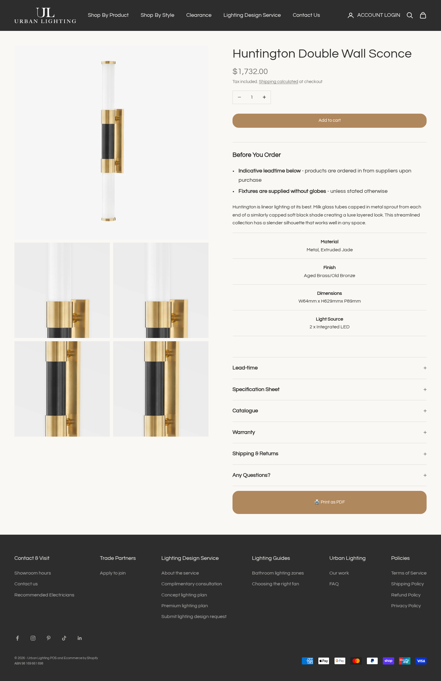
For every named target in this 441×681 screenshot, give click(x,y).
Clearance (199, 15)
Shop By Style (157, 15)
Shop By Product (108, 15)
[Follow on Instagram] (33, 638)
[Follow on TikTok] (64, 638)
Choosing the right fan (275, 583)
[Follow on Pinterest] (49, 638)
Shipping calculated (278, 81)
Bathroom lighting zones (278, 573)
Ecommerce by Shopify (81, 658)
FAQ (334, 583)
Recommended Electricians (44, 595)
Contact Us (306, 15)
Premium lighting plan (184, 605)
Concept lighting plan (184, 595)
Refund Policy (406, 595)
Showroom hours (32, 573)
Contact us (26, 583)
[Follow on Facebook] (17, 638)
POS (53, 658)
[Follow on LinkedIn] (80, 638)
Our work (339, 573)
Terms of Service (409, 573)
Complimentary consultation (191, 583)
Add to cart (330, 120)
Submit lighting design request (193, 616)
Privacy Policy (406, 605)
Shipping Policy (407, 583)
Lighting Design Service (252, 15)
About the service (180, 573)
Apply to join (113, 573)
